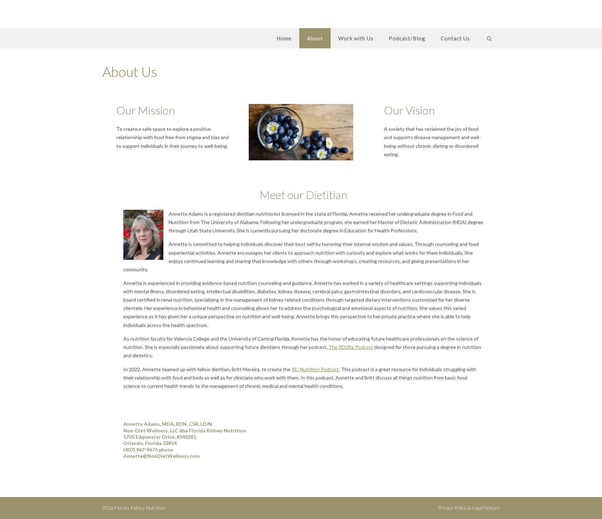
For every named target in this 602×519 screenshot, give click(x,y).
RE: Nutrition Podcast (315, 369)
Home (284, 38)
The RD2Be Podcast (351, 347)
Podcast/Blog (407, 38)
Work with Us (355, 38)
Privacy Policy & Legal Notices (469, 508)
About (315, 38)
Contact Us (455, 38)
